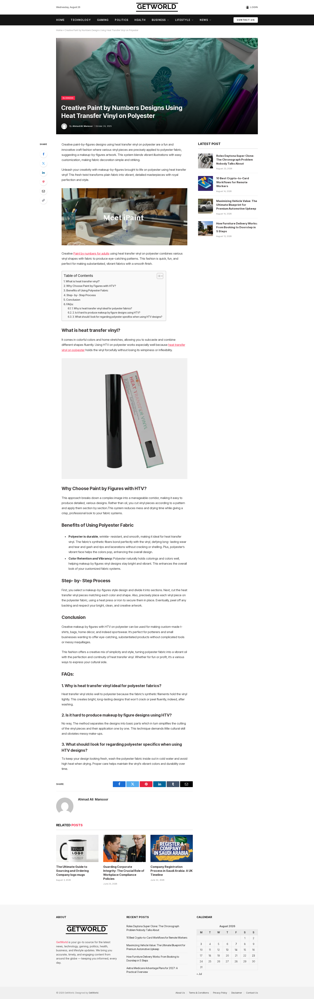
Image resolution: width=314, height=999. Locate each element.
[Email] (43, 191)
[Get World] (157, 7)
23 (253, 955)
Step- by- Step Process (81, 295)
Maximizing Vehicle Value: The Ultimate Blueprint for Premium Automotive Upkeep (236, 204)
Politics (121, 19)
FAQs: (69, 304)
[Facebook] (43, 154)
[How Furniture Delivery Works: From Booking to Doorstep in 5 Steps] (205, 228)
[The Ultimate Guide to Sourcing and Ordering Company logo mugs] (77, 848)
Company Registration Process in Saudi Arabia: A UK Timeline (171, 871)
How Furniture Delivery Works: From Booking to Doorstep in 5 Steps (236, 227)
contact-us (246, 20)
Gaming (103, 19)
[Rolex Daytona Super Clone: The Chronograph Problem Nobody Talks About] (205, 160)
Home (60, 19)
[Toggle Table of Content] (158, 276)
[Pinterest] (43, 181)
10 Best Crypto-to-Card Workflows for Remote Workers (232, 182)
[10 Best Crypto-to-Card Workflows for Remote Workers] (205, 183)
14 (236, 949)
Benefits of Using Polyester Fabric (87, 290)
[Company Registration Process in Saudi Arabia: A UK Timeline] (171, 848)
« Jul (199, 973)
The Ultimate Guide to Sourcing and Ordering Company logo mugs (72, 871)
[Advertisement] (157, 68)
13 (227, 949)
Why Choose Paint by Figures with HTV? (91, 286)
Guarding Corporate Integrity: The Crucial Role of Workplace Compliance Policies (123, 872)
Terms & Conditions (199, 992)
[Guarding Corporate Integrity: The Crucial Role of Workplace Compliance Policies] (124, 848)
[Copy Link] (43, 200)
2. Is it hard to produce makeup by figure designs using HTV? (106, 312)
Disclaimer (236, 992)
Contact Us (252, 992)
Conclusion (73, 299)
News (204, 19)
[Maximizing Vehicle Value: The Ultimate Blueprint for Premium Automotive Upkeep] (205, 206)
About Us (180, 992)
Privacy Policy (220, 992)
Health (140, 19)
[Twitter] (43, 163)
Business (159, 19)
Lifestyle (182, 19)
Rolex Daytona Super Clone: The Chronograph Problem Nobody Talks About (235, 159)
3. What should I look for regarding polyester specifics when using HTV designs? (117, 316)
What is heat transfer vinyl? (83, 281)
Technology (81, 19)
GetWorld (62, 942)
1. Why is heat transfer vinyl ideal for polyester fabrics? (102, 308)
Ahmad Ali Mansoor (83, 126)
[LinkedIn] (43, 172)
